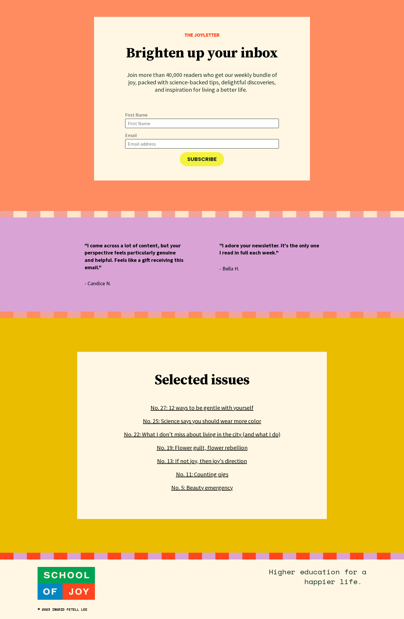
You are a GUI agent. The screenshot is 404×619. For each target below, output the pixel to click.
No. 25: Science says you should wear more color (202, 421)
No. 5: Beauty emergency (202, 487)
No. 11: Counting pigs (202, 474)
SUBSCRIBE (202, 159)
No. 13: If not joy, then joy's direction (202, 461)
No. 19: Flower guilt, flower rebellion (202, 447)
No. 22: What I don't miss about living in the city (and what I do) (202, 434)
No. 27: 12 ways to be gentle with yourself (202, 407)
